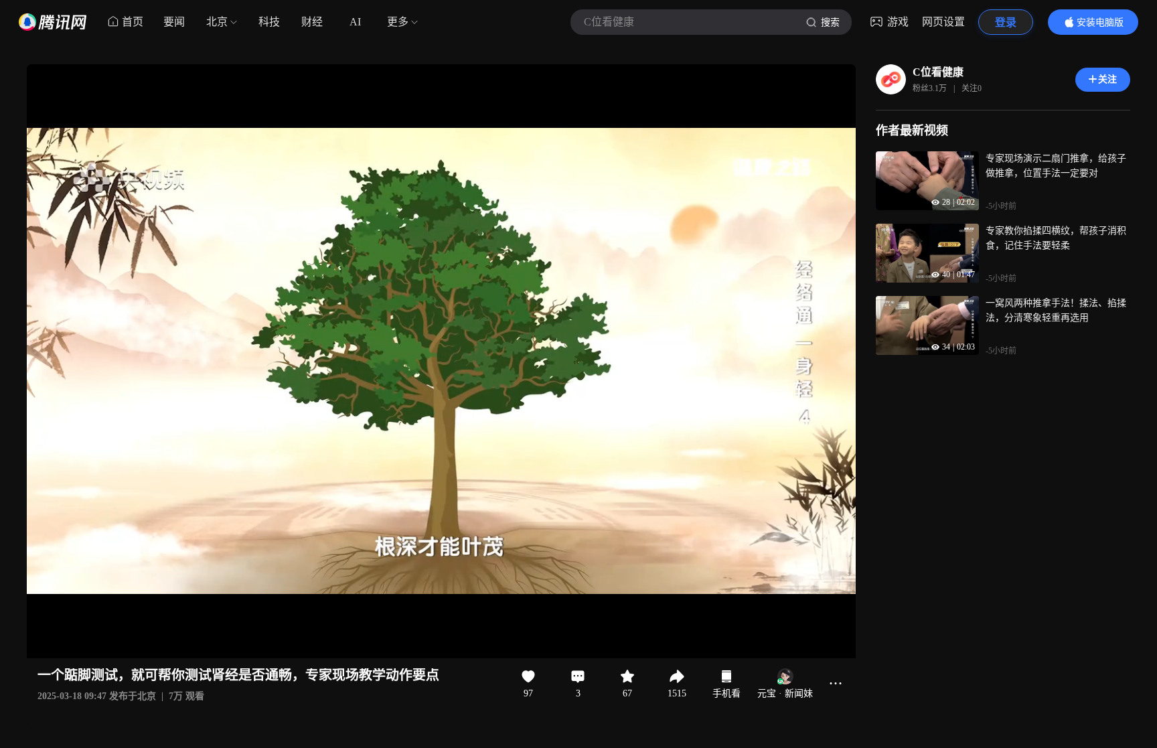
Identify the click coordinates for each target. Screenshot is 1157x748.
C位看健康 (938, 72)
